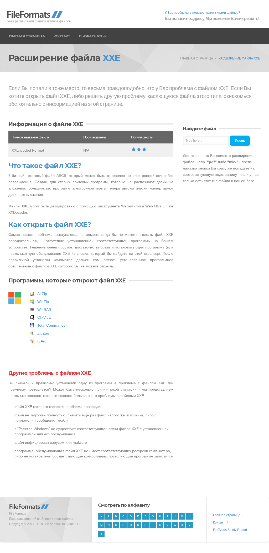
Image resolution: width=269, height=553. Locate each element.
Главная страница (27, 36)
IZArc (41, 341)
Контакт (62, 36)
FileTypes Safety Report (230, 530)
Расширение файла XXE (239, 58)
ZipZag (43, 333)
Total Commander (52, 325)
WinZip (43, 302)
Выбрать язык (92, 36)
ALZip (42, 294)
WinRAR (44, 309)
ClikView (44, 317)
